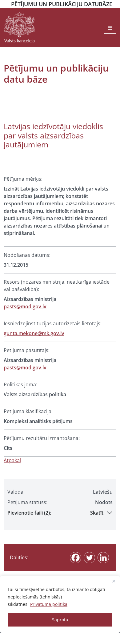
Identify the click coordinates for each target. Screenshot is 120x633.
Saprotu (60, 620)
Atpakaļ (12, 460)
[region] (60, 604)
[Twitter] (89, 557)
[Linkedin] (103, 557)
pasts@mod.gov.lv (25, 306)
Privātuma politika (48, 604)
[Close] (113, 581)
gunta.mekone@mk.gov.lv (34, 333)
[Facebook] (75, 557)
